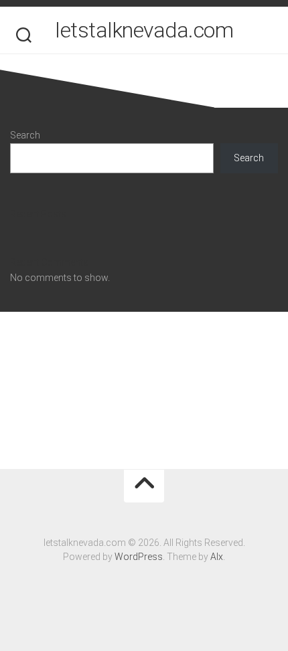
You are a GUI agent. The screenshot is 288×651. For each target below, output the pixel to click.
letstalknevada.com (144, 30)
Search (25, 135)
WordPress (139, 556)
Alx (216, 556)
